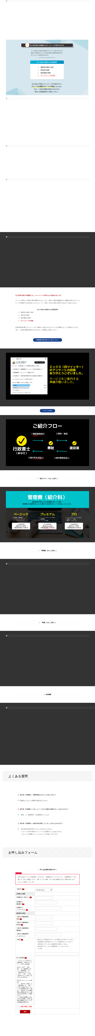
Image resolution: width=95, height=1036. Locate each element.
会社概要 (48, 694)
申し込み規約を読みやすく (48, 869)
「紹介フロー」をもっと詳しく (48, 478)
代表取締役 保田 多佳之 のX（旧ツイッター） (47, 339)
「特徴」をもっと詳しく (48, 622)
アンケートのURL (47, 410)
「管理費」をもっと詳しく (48, 550)
